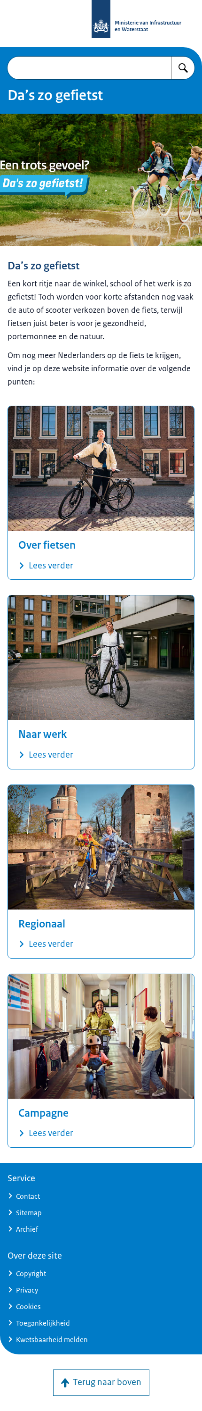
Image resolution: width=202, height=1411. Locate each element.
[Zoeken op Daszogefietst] (183, 68)
